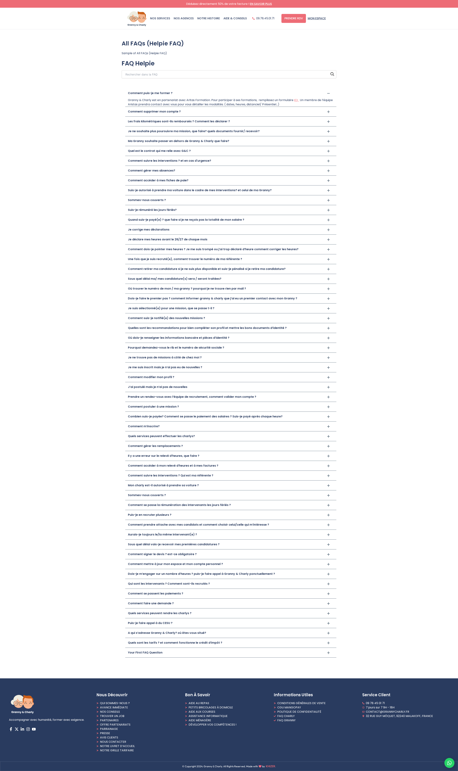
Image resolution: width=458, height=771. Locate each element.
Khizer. (271, 766)
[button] (230, 93)
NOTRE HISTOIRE (208, 18)
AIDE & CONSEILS (235, 18)
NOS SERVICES (160, 18)
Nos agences (184, 18)
